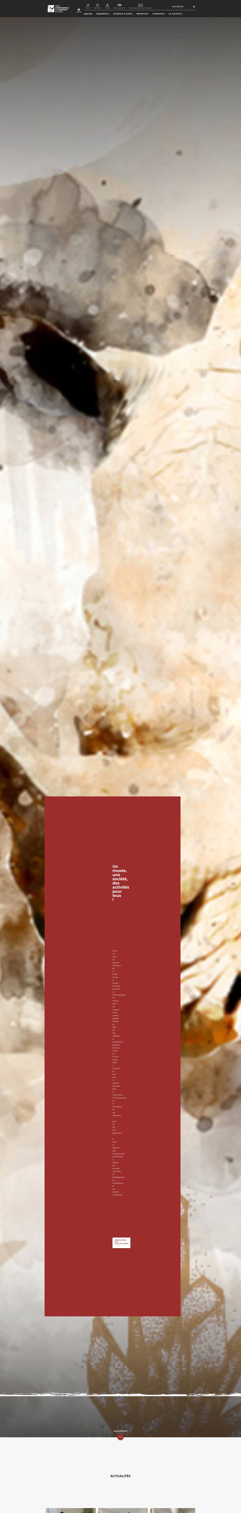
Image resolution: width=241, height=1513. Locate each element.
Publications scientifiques (140, 8)
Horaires (97, 8)
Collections (159, 14)
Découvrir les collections (122, 1242)
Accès (107, 8)
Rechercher (194, 7)
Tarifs (88, 8)
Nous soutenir (120, 8)
